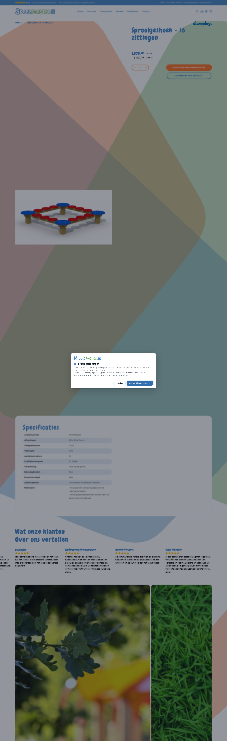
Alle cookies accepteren (140, 383)
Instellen (120, 383)
